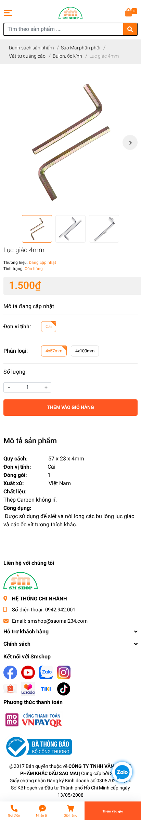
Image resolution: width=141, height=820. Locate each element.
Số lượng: (15, 371)
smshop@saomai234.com (58, 621)
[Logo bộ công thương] (37, 746)
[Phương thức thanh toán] (33, 719)
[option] (70, 142)
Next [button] (130, 142)
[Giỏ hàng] (129, 13)
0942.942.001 (60, 610)
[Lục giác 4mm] (70, 142)
